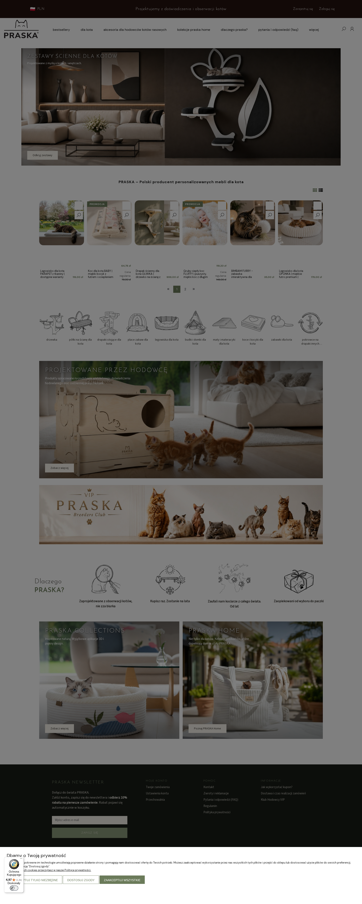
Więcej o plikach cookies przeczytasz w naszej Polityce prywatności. (49, 870)
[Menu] (21, 859)
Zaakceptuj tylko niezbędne (34, 880)
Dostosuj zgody (80, 880)
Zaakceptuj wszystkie (122, 880)
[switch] (14, 888)
